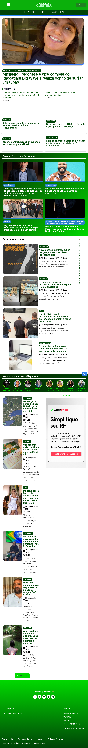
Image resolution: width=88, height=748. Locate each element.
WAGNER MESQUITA (81, 389)
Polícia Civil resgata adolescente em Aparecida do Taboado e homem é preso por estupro (55, 318)
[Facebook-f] (35, 697)
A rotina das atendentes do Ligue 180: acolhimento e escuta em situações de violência (21, 95)
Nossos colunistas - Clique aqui (20, 376)
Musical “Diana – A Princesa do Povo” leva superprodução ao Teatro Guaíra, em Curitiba (64, 229)
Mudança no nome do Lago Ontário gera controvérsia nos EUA (30, 406)
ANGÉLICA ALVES (60, 389)
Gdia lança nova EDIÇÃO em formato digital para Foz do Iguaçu (65, 125)
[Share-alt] (53, 697)
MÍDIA (41, 12)
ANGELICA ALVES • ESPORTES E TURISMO (17, 71)
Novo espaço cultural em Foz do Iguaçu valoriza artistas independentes (54, 252)
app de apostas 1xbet (13, 713)
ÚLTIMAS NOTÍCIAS (56, 12)
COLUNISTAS (29, 12)
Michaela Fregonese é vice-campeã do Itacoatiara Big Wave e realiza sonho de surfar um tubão (42, 78)
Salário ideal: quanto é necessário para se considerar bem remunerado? (20, 125)
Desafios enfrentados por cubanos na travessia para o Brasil (21, 143)
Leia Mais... (7, 100)
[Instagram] (39, 697)
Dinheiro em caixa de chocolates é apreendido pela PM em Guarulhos (55, 284)
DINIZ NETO (38, 388)
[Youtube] (44, 697)
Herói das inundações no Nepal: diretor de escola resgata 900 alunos (31, 588)
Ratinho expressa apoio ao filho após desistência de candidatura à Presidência (65, 143)
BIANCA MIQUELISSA (49, 389)
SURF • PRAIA (35, 71)
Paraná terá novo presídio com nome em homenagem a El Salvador (31, 541)
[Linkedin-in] (48, 697)
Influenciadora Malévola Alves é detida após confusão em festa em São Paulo (31, 496)
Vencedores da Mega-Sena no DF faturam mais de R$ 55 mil (31, 449)
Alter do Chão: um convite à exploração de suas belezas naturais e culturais (30, 637)
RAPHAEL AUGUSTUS (17, 389)
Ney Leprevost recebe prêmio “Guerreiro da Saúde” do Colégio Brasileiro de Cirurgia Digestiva (20, 227)
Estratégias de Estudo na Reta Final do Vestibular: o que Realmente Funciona (53, 348)
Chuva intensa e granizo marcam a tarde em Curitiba (61, 93)
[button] (22, 675)
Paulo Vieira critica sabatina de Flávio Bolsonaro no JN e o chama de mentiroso (64, 191)
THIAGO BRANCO (6, 389)
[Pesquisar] (84, 5)
